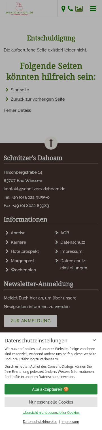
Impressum (70, 422)
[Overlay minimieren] (94, 340)
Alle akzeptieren (47, 389)
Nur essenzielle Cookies (51, 402)
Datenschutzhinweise (40, 422)
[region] (51, 362)
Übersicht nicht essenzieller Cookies (51, 413)
